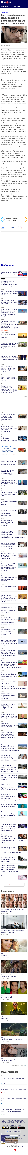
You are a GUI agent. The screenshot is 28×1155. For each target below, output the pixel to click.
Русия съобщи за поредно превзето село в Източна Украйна (9, 725)
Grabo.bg (22, 1121)
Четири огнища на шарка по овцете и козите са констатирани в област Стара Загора (9, 345)
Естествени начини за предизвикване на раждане (8, 335)
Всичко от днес (14, 885)
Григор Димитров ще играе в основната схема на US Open (9, 302)
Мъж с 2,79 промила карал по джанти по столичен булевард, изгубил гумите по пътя (8, 735)
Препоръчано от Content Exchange (18, 1065)
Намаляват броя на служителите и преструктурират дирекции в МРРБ (7, 472)
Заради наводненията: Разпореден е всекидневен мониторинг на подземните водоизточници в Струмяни (10, 325)
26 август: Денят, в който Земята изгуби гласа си (14, 1099)
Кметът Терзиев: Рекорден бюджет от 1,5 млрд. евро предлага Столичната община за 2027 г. (9, 598)
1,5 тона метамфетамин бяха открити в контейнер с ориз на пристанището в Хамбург (9, 653)
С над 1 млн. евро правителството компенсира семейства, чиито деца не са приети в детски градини (9, 389)
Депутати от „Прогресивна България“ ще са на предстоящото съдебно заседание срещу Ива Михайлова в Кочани (11, 664)
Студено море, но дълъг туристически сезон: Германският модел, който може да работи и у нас (11, 747)
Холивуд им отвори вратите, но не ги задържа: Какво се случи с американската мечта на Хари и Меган (12, 838)
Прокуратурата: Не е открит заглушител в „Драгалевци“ (8, 859)
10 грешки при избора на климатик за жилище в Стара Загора (12, 931)
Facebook (16, 227)
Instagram (25, 227)
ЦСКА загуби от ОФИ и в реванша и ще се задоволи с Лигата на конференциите (12, 1110)
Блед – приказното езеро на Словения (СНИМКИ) (9, 805)
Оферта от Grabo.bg (5, 446)
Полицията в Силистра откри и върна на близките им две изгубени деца (8, 706)
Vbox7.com (9, 1120)
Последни (4, 6)
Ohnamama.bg (16, 1121)
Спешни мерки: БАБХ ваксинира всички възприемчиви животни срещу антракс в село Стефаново (9, 567)
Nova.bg (16, 1122)
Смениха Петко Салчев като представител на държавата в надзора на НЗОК (9, 483)
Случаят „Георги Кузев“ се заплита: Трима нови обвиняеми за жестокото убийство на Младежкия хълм (11, 850)
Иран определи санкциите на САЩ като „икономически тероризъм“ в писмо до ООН (10, 797)
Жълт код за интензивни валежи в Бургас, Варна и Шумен (9, 777)
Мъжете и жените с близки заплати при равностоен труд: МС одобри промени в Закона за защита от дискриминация (13, 534)
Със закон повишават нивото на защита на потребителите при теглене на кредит (8, 545)
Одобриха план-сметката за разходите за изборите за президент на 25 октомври (9, 578)
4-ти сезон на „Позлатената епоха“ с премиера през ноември (12, 975)
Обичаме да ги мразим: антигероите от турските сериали (13, 996)
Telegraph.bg (22, 1122)
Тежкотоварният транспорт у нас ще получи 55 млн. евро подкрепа (8, 523)
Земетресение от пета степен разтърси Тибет (8, 877)
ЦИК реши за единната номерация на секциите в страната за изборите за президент (9, 358)
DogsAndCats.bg (20, 1120)
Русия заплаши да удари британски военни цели (9, 273)
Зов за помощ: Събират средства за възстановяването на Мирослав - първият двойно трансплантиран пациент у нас (14, 685)
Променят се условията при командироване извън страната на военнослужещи (9, 512)
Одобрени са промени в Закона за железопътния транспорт (9, 503)
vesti (4, 1103)
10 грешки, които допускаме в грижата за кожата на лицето (14, 1059)
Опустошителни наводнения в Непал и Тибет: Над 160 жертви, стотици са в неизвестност (10, 768)
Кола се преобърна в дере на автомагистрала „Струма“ (9, 378)
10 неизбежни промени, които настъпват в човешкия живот (13, 910)
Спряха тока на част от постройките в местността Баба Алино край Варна (8, 609)
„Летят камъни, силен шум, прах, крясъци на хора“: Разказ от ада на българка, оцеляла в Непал (10, 868)
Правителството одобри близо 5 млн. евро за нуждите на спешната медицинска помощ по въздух (9, 313)
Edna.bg (8, 1122)
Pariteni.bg (3, 1122)
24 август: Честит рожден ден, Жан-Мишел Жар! (12, 1017)
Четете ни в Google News (14, 1131)
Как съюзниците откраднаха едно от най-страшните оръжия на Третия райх (12, 1079)
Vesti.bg (12, 1122)
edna (4, 1092)
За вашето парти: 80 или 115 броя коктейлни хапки (9, 451)
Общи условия (20, 1146)
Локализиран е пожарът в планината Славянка (9, 587)
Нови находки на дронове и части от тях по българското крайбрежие (8, 696)
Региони (17, 6)
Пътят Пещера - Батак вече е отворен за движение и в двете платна (8, 632)
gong (4, 1114)
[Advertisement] (14, 246)
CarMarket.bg (5, 1121)
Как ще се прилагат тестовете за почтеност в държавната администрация (9, 556)
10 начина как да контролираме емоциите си (11, 954)
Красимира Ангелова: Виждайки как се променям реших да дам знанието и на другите (9, 283)
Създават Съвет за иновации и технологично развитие (9, 438)
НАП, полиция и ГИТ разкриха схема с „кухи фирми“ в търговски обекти (8, 369)
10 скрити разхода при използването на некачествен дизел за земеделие (13, 1038)
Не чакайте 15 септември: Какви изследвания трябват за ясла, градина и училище (9, 758)
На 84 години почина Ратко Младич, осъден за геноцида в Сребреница (9, 716)
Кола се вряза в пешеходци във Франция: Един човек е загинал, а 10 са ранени (9, 787)
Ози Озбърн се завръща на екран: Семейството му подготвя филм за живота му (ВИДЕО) (9, 827)
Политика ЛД (20, 1138)
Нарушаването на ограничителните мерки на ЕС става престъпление (9, 429)
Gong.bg (14, 1120)
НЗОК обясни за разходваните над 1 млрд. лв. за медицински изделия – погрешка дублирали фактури (9, 621)
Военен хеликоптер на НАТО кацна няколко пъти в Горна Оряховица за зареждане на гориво (9, 642)
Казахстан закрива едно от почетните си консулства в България (9, 462)
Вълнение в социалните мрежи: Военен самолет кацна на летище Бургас (9, 674)
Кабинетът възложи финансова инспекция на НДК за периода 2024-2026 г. (9, 493)
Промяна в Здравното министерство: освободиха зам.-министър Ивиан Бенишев (8, 418)
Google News (7, 227)
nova (4, 1083)
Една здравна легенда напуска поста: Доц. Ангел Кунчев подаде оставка (8, 814)
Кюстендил (7, 265)
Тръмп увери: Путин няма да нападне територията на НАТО (9, 293)
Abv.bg (4, 1120)
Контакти (23, 1135)
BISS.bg (10, 1121)
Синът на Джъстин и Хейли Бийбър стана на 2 (13, 1089)
